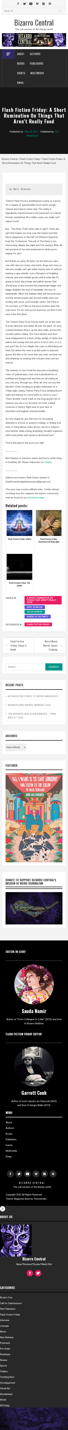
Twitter (47, 462)
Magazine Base (22, 1198)
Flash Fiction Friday (38, 624)
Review (3, 1360)
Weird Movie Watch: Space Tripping (50, 645)
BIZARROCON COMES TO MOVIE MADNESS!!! (33, 696)
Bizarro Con (6, 1297)
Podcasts (5, 1343)
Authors (35, 54)
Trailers (4, 1371)
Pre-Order (5, 1348)
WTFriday (5, 1405)
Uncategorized (7, 1382)
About (21, 54)
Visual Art (5, 1388)
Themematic (40, 1198)
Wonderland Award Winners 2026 (29, 705)
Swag (20, 83)
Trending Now (7, 1377)
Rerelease (5, 1354)
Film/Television (7, 1308)
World (3, 1399)
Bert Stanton (35, 607)
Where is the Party (37, 616)
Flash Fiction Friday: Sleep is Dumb (18, 645)
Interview (4, 1320)
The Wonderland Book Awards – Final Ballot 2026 (32, 716)
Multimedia (37, 73)
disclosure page (35, 497)
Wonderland (6, 1394)
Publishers (36, 63)
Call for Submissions (11, 1303)
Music (3, 1331)
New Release (6, 1337)
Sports (3, 1365)
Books (21, 63)
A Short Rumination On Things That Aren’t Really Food (41, 600)
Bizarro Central (34, 22)
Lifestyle (4, 1326)
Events (21, 73)
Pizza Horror (35, 612)
